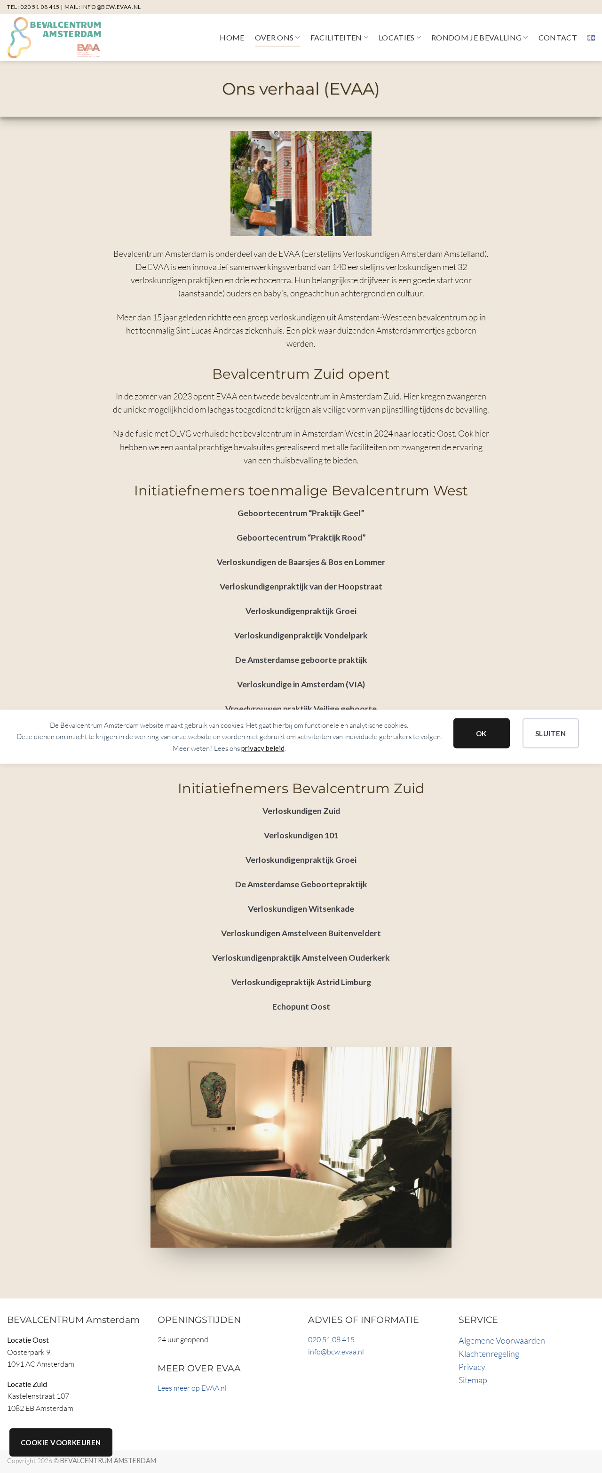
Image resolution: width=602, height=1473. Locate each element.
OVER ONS (274, 37)
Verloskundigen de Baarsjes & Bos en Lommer (301, 562)
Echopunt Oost (301, 1006)
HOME (232, 37)
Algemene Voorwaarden (502, 1340)
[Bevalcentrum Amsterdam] (54, 37)
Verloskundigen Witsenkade (301, 909)
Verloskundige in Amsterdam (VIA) (301, 684)
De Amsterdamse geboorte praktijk (301, 660)
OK (481, 733)
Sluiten (550, 733)
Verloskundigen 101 (301, 835)
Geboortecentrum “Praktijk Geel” (301, 513)
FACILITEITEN (336, 37)
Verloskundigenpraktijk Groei (301, 611)
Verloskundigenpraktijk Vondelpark (301, 635)
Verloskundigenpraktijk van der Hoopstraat (301, 586)
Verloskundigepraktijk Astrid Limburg (301, 982)
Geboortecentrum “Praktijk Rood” (301, 537)
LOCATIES (397, 37)
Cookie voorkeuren (61, 1442)
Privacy (472, 1367)
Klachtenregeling (489, 1353)
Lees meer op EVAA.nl (192, 1388)
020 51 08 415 (40, 6)
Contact (558, 37)
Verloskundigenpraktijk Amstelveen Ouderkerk (301, 958)
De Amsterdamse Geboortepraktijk (301, 884)
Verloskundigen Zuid (301, 811)
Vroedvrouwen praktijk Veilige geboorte (301, 709)
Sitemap (473, 1380)
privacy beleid (263, 747)
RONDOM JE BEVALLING (476, 37)
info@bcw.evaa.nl (111, 6)
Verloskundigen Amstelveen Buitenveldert (301, 933)
